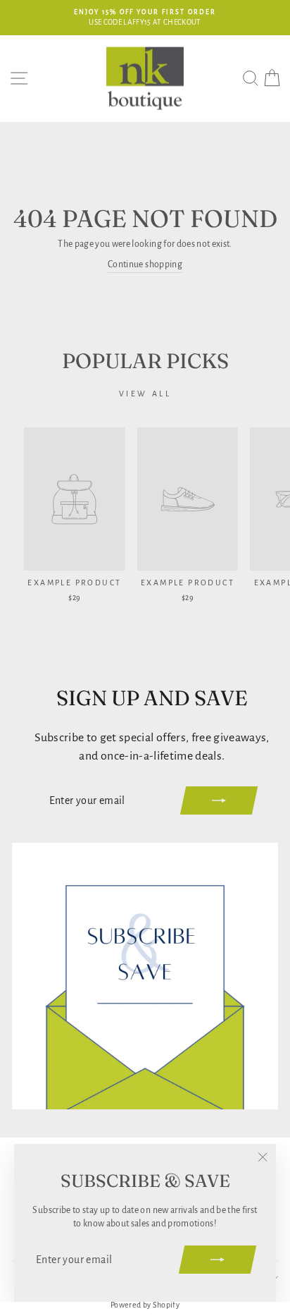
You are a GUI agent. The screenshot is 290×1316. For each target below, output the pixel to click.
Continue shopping (145, 264)
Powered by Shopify (145, 1304)
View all (145, 393)
